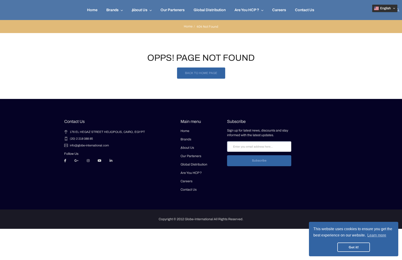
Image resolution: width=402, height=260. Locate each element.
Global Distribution (194, 164)
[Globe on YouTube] (99, 160)
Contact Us (189, 189)
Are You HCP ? (191, 173)
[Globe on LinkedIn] (111, 160)
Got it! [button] (354, 247)
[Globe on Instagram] (88, 160)
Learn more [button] (376, 235)
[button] (384, 8)
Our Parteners (191, 156)
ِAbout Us (187, 147)
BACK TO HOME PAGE (201, 73)
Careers (186, 181)
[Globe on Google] (76, 160)
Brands (186, 139)
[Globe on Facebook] (65, 160)
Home (188, 26)
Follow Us (71, 153)
